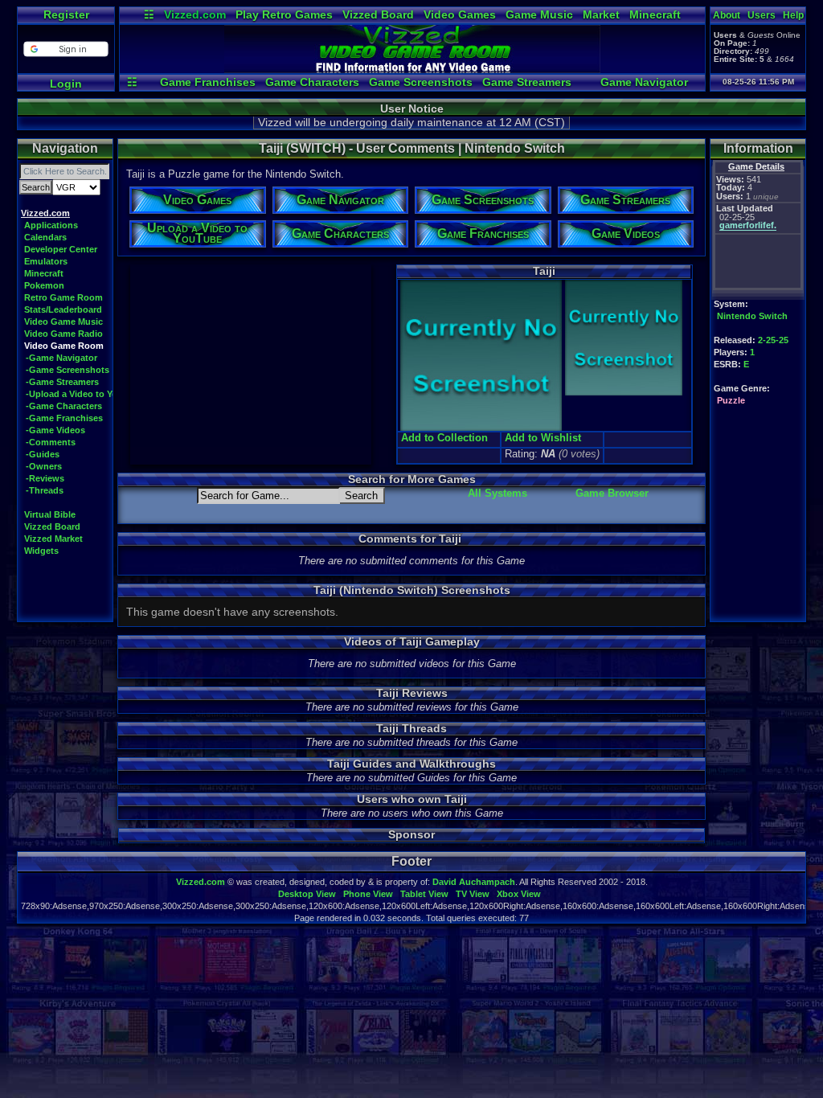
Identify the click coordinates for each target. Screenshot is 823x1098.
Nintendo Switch (752, 316)
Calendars (45, 237)
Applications (51, 225)
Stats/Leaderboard (63, 309)
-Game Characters (64, 406)
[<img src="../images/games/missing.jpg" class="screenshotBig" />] (622, 393)
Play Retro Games (284, 14)
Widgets (41, 550)
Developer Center (60, 249)
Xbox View (519, 894)
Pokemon (44, 285)
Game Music (539, 14)
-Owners (44, 466)
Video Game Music (63, 321)
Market (601, 14)
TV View (472, 894)
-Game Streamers (62, 382)
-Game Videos (55, 430)
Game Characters (312, 82)
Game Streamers (526, 82)
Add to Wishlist (543, 438)
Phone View (368, 894)
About (726, 15)
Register (66, 14)
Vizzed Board (378, 14)
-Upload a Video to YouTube (85, 394)
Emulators (46, 261)
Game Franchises (208, 82)
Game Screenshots (421, 82)
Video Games (460, 14)
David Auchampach (473, 882)
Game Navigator (644, 82)
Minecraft (655, 14)
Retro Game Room (63, 297)
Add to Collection (444, 438)
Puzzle (731, 400)
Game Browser (612, 493)
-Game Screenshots (67, 370)
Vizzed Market (53, 538)
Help (793, 15)
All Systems (497, 493)
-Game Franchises (64, 418)
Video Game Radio (63, 333)
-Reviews (45, 478)
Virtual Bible (50, 514)
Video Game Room (64, 345)
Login (66, 83)
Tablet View (424, 894)
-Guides (42, 454)
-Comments (51, 442)
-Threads (44, 490)
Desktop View (307, 894)
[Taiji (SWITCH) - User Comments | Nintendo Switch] (412, 69)
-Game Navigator (61, 358)
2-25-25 (773, 340)
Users (761, 15)
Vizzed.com (195, 14)
